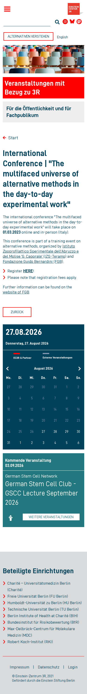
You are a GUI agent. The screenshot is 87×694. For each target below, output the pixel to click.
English (62, 37)
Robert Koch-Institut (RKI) (30, 642)
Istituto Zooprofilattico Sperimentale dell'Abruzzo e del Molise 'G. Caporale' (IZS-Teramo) (41, 251)
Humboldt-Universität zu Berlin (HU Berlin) (44, 603)
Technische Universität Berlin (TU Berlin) (43, 609)
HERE (28, 271)
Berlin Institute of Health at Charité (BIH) (42, 616)
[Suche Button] (57, 22)
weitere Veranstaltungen (51, 517)
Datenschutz (48, 667)
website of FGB (16, 292)
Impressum (19, 667)
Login (72, 667)
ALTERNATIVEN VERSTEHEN (28, 36)
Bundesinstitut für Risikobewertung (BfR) (43, 622)
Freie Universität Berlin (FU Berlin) (37, 596)
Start (13, 137)
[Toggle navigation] (7, 9)
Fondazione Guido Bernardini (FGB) (33, 261)
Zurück (17, 312)
